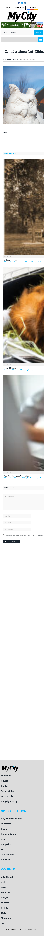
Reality (4, 908)
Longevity (6, 844)
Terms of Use (7, 791)
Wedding (5, 859)
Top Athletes (7, 854)
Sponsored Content (13, 59)
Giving (4, 829)
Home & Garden (9, 834)
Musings (5, 902)
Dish (3, 882)
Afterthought (7, 877)
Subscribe (6, 775)
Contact (5, 786)
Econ (3, 887)
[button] (40, 39)
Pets (3, 849)
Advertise (6, 781)
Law (3, 839)
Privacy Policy (8, 796)
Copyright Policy (9, 801)
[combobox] (17, 32)
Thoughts (6, 918)
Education (6, 823)
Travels (5, 923)
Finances (5, 892)
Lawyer (4, 897)
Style (3, 913)
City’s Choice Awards (11, 818)
